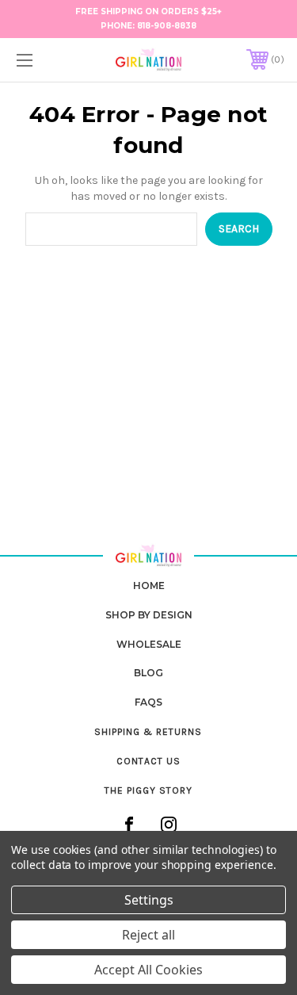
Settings (148, 900)
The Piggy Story (148, 790)
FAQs (148, 702)
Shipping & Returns (148, 731)
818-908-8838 (166, 26)
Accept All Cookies (148, 969)
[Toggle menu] (43, 60)
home (149, 585)
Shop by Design (148, 615)
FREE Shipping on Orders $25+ (148, 11)
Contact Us (148, 761)
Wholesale (148, 644)
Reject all (148, 934)
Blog (148, 673)
